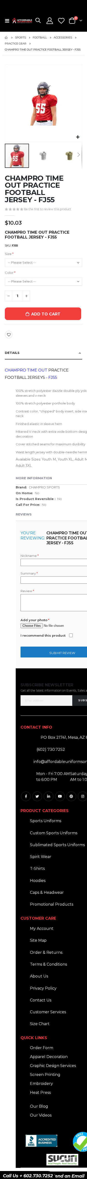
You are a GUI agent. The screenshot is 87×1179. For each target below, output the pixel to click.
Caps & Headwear (47, 892)
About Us (39, 976)
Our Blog (39, 1106)
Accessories (63, 37)
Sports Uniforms (45, 821)
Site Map (38, 940)
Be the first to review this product (47, 209)
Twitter (37, 796)
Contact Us (40, 1000)
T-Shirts (37, 868)
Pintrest (71, 796)
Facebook (26, 796)
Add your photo (34, 620)
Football (40, 37)
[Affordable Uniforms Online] (22, 20)
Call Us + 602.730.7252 (28, 1176)
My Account (41, 928)
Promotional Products (51, 904)
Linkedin (48, 796)
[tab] (43, 353)
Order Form (41, 1047)
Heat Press (40, 1092)
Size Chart (40, 1024)
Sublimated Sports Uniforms (57, 845)
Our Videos (40, 1115)
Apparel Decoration (49, 1056)
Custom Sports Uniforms (53, 833)
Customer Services (48, 1012)
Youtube (60, 796)
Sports (20, 37)
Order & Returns (46, 952)
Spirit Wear (40, 856)
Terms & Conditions (48, 964)
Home (6, 38)
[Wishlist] (61, 20)
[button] (77, 137)
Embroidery (41, 1083)
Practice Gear (15, 43)
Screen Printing (45, 1074)
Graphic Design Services (53, 1065)
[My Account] (49, 20)
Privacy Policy (43, 988)
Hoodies (37, 880)
